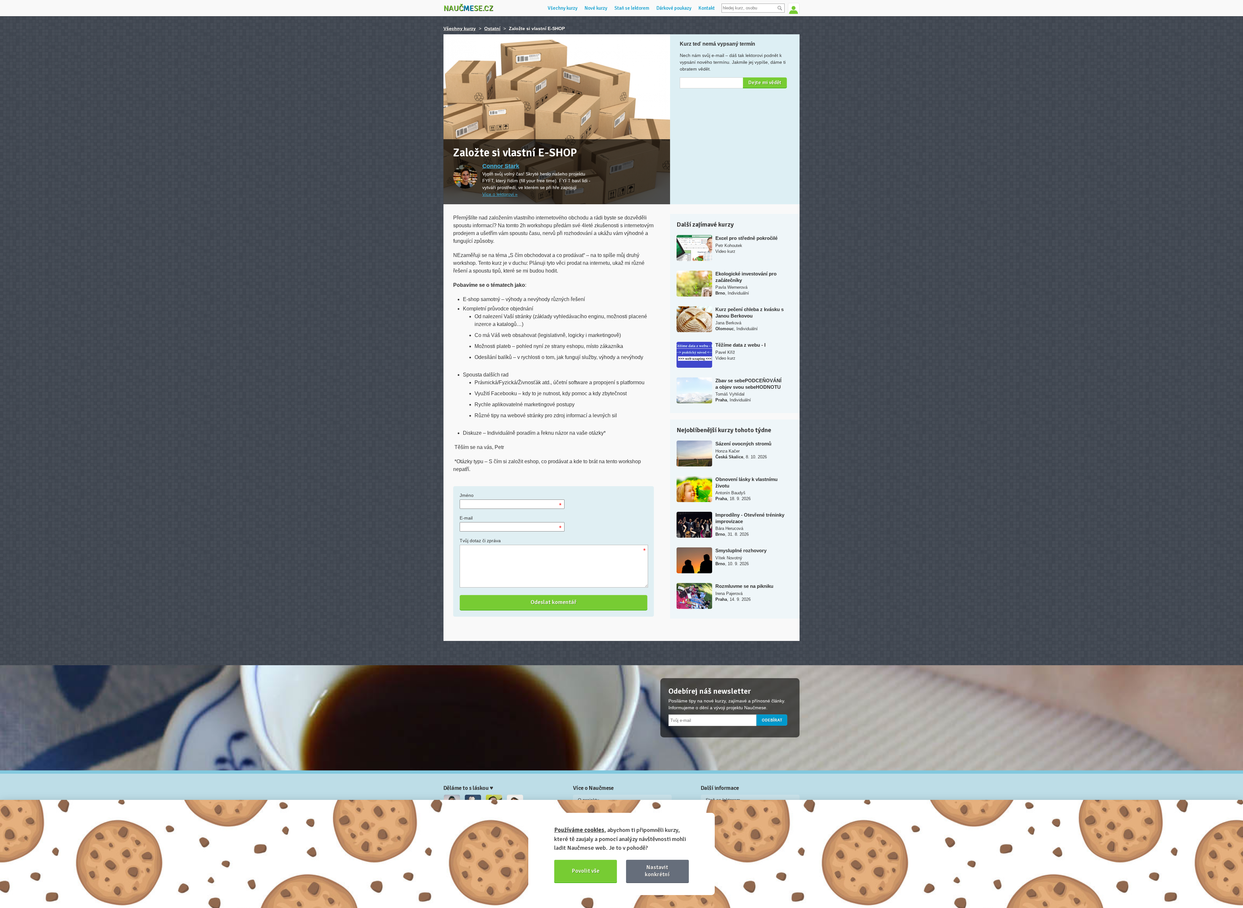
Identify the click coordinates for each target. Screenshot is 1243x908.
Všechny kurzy (562, 8)
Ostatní (492, 28)
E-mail (466, 518)
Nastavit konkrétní (657, 871)
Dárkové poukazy (673, 8)
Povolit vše (585, 870)
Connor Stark (500, 166)
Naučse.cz (468, 8)
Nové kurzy (596, 8)
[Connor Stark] (465, 176)
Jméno (467, 495)
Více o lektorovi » (500, 194)
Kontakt (707, 8)
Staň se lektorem (631, 8)
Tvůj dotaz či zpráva (480, 540)
